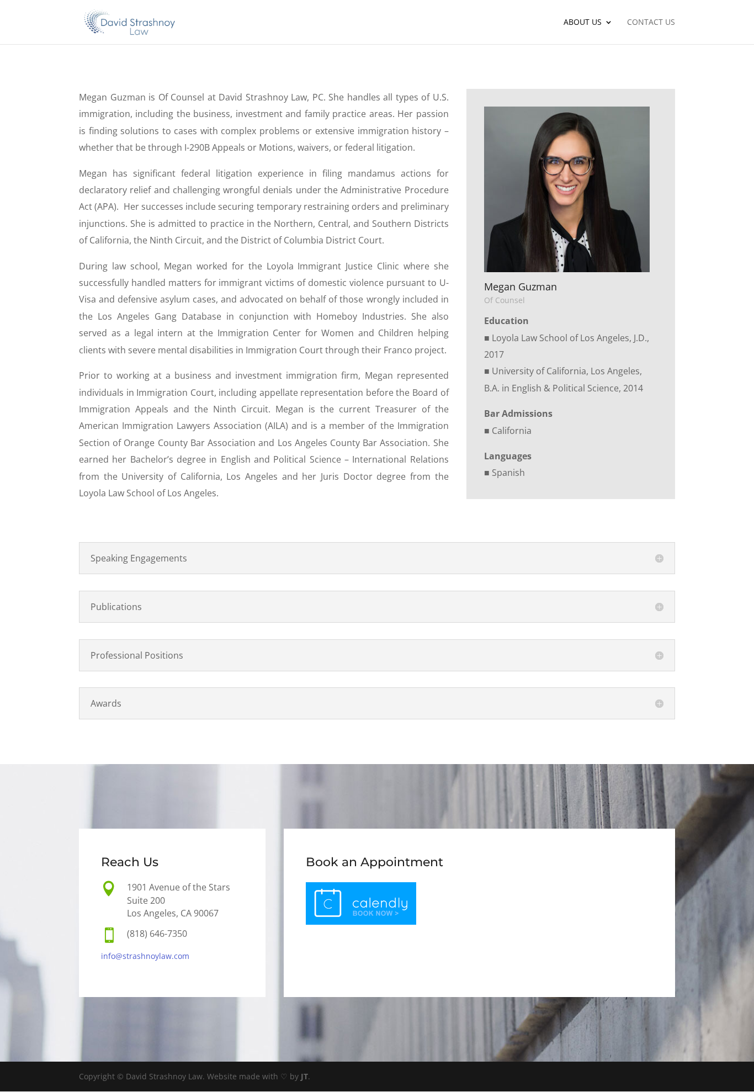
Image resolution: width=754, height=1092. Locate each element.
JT (304, 1076)
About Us (583, 22)
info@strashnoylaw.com (145, 956)
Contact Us (651, 22)
